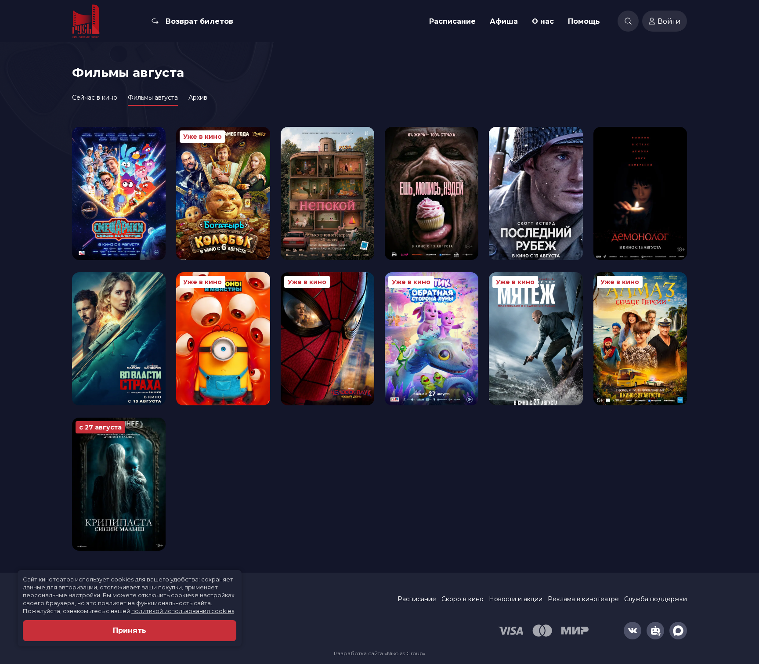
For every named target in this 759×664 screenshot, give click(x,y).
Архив (197, 97)
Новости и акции (515, 599)
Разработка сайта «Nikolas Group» (380, 653)
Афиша (504, 21)
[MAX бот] (678, 630)
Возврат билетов (199, 21)
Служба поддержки (655, 599)
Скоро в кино (462, 599)
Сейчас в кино (94, 97)
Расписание (452, 21)
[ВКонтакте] (632, 630)
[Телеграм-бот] (655, 630)
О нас (543, 21)
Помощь (584, 21)
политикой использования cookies (182, 610)
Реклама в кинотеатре (583, 599)
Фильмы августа (153, 97)
